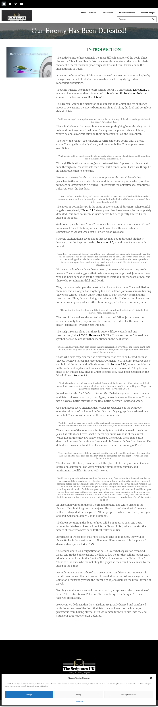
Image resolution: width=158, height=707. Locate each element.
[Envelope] (4, 4)
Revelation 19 (115, 93)
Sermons (92, 13)
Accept (29, 694)
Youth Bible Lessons (127, 13)
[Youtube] (21, 4)
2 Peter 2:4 (86, 210)
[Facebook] (9, 4)
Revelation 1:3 (105, 242)
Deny (78, 694)
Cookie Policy (79, 702)
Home (83, 13)
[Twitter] (15, 4)
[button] (151, 677)
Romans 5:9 (80, 375)
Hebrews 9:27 (97, 335)
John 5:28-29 (80, 335)
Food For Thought (148, 13)
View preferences (128, 694)
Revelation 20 (141, 89)
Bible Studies (108, 13)
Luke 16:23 (87, 544)
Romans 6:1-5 (118, 364)
